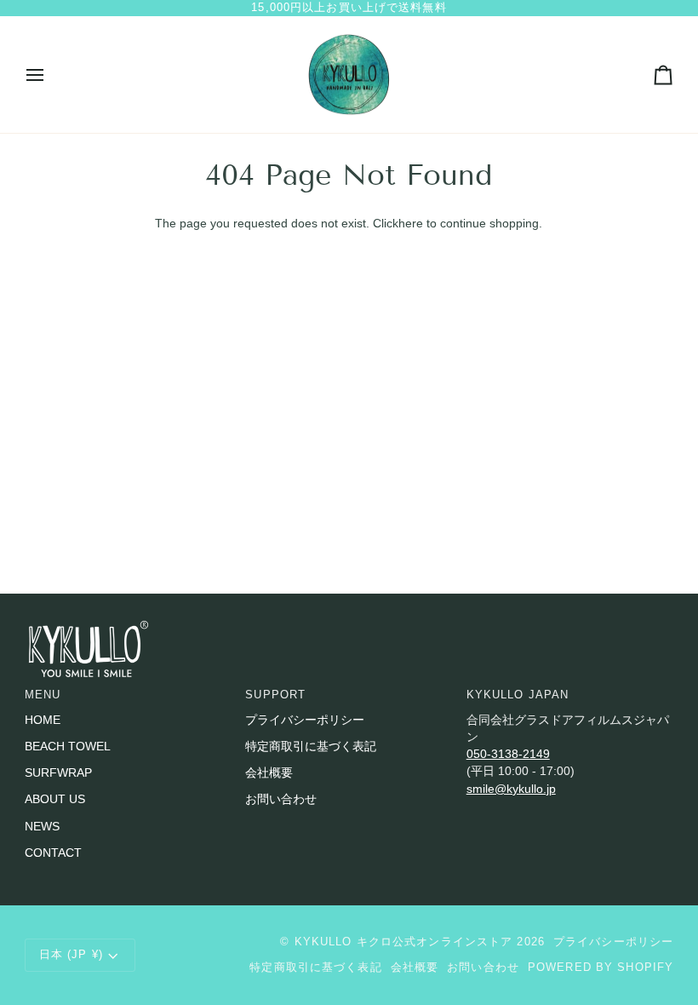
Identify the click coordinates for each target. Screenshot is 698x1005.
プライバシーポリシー (304, 720)
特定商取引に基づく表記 (310, 746)
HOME (42, 720)
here (410, 223)
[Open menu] (50, 75)
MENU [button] (43, 695)
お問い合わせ (281, 799)
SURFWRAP (58, 773)
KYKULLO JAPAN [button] (517, 695)
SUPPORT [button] (275, 695)
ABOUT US (55, 799)
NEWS (42, 826)
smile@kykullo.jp (511, 789)
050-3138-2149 (508, 754)
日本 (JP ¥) (71, 955)
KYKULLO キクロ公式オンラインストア (404, 942)
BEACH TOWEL (68, 746)
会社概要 (269, 773)
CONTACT (53, 853)
